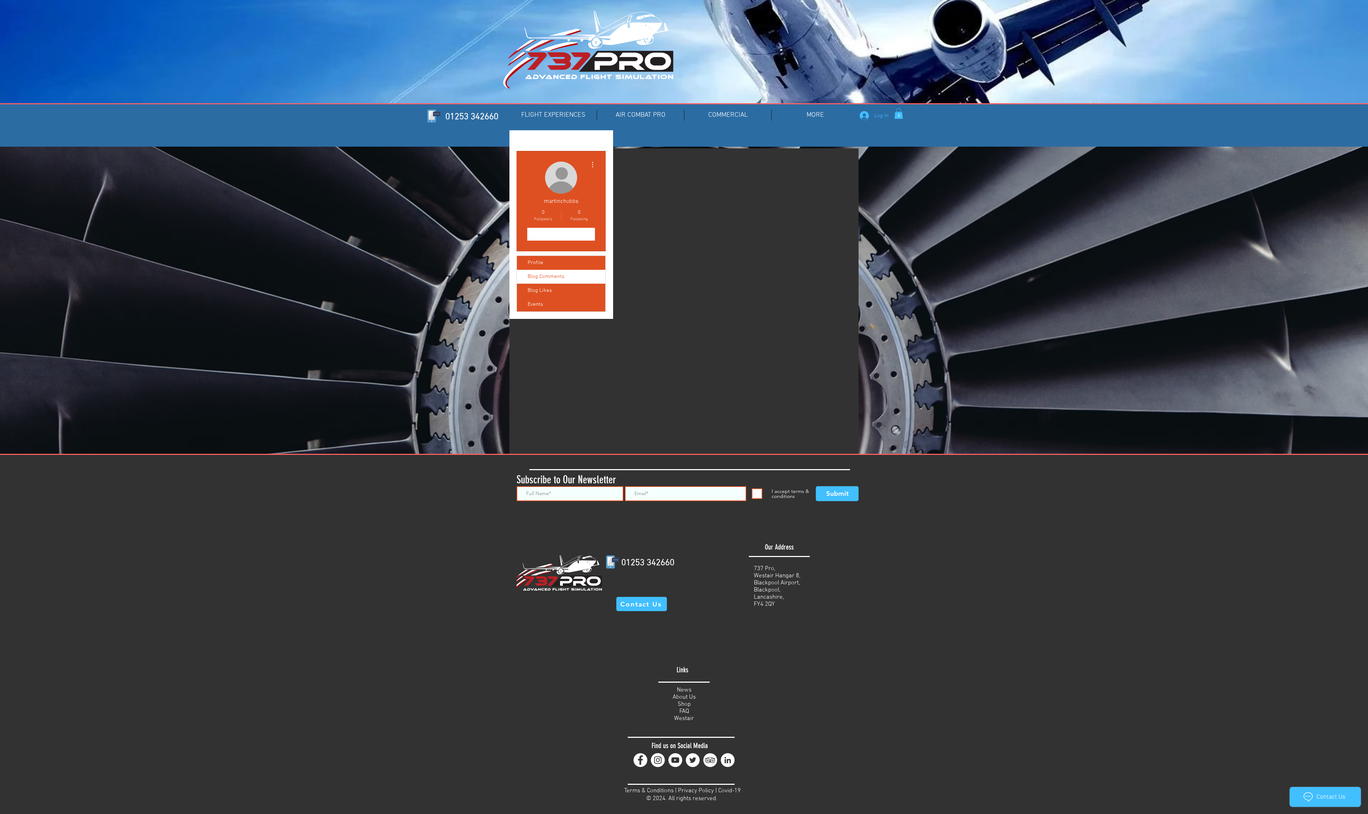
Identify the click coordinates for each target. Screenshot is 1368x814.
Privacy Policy (696, 790)
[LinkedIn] (728, 760)
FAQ (684, 711)
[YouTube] (675, 760)
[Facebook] (640, 760)
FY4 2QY (764, 604)
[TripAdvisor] (710, 760)
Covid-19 (729, 790)
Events (535, 304)
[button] (898, 113)
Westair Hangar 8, (777, 575)
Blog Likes (540, 290)
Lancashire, (769, 597)
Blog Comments (546, 276)
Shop (684, 704)
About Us (684, 697)
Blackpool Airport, (777, 583)
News (684, 690)
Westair (684, 718)
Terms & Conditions (649, 790)
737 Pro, (765, 568)
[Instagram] (658, 760)
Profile (535, 262)
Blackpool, (767, 590)
